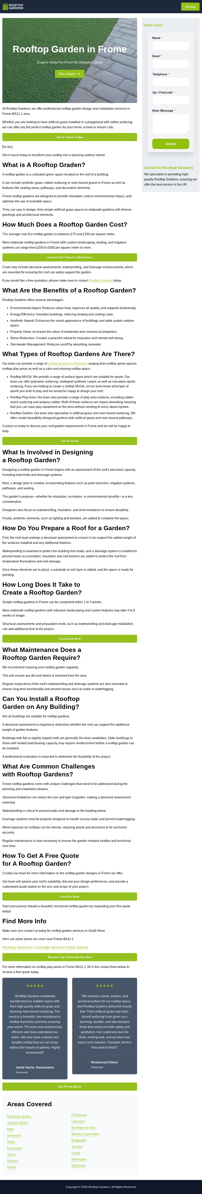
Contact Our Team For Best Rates (69, 257)
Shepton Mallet (17, 1123)
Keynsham (14, 1148)
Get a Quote (67, 73)
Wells (11, 1142)
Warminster (25, 947)
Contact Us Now (70, 638)
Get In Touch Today (70, 137)
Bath (10, 1129)
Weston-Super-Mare (85, 1134)
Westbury (8, 947)
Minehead (78, 1165)
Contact (190, 6)
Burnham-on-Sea (83, 1127)
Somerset (14, 1135)
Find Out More (69, 896)
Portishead (79, 1115)
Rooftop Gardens (101, 280)
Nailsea (12, 1161)
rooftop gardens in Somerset (67, 363)
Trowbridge (42, 947)
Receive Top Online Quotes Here (70, 957)
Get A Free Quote (69, 1086)
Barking (82, 947)
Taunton (77, 1146)
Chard (75, 1153)
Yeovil (11, 1167)
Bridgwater (79, 1140)
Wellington (78, 1159)
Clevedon (78, 1121)
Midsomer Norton (63, 947)
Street (11, 1154)
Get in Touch (70, 440)
